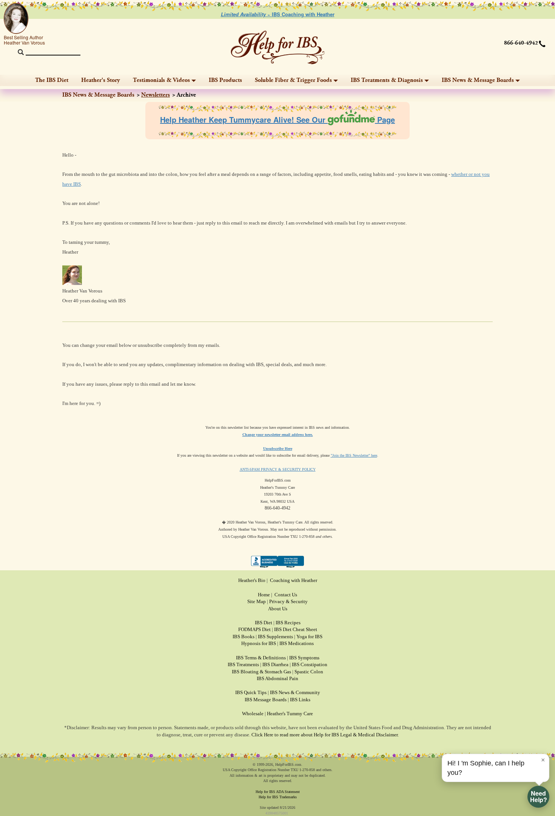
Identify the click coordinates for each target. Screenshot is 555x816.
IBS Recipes (288, 622)
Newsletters (155, 95)
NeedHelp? (538, 796)
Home (264, 594)
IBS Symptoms (304, 657)
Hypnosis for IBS (258, 643)
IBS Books (243, 636)
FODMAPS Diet (254, 629)
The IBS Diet (51, 80)
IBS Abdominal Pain (277, 678)
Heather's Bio (251, 580)
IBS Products (225, 80)
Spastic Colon (308, 671)
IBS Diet (263, 622)
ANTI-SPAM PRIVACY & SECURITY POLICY (278, 469)
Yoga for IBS (309, 636)
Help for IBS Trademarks (278, 797)
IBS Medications (296, 643)
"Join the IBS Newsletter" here (354, 455)
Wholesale (253, 713)
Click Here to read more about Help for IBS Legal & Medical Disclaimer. (325, 734)
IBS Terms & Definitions (261, 657)
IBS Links (300, 699)
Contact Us (285, 594)
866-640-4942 (521, 43)
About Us (277, 608)
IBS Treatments (243, 664)
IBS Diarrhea (275, 664)
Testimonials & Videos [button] (161, 80)
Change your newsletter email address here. (277, 435)
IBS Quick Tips (251, 692)
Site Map (256, 601)
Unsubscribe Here (277, 448)
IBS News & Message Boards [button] (478, 80)
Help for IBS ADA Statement (278, 792)
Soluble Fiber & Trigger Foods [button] (293, 80)
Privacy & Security (288, 601)
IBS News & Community (295, 692)
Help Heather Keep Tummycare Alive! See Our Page (277, 119)
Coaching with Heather (293, 580)
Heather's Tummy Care (290, 713)
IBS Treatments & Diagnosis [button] (387, 80)
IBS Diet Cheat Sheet (295, 629)
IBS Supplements (275, 636)
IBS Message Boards (266, 699)
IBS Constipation (309, 664)
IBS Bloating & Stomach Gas (261, 671)
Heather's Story (100, 80)
